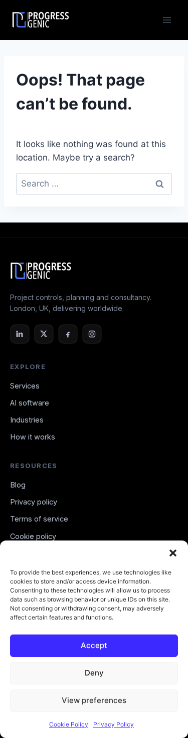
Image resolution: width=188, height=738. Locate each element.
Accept (94, 645)
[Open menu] (166, 20)
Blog (18, 484)
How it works (32, 436)
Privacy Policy (113, 724)
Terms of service (39, 518)
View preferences (94, 700)
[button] (173, 553)
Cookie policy (33, 536)
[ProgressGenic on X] (43, 334)
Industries (27, 420)
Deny (94, 673)
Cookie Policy (68, 724)
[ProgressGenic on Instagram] (91, 334)
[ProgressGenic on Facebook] (67, 334)
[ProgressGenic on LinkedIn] (19, 334)
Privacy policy (33, 502)
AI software (29, 402)
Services (25, 386)
